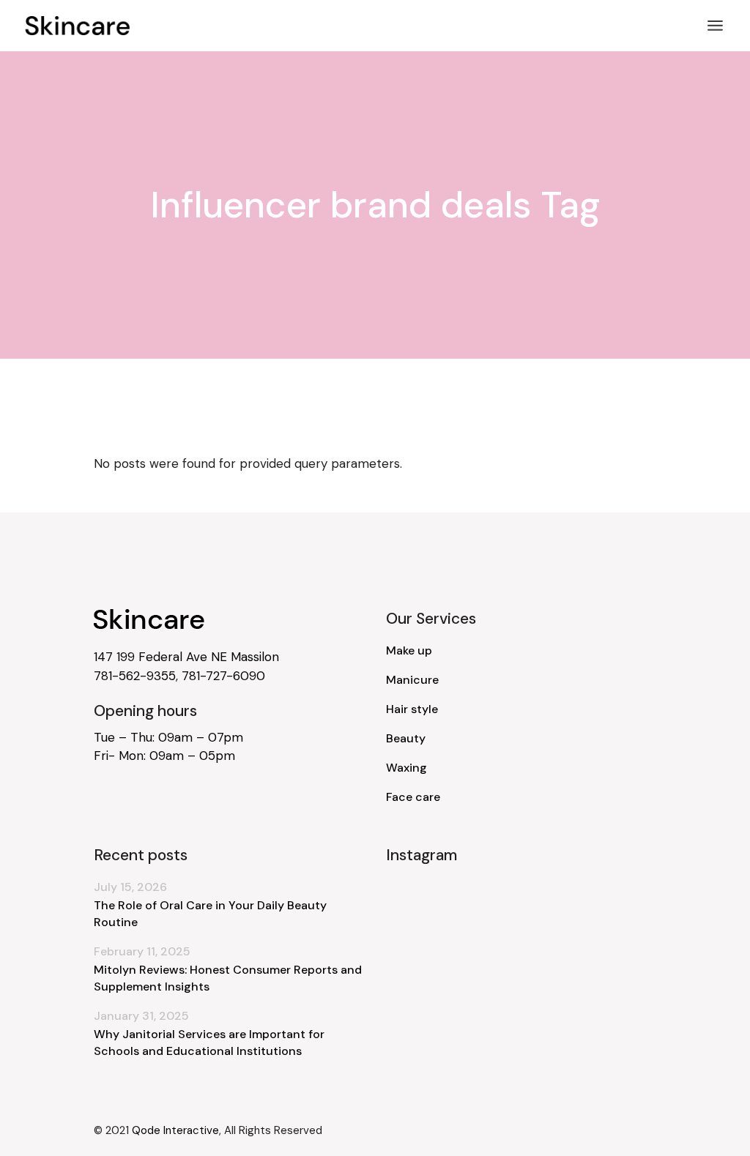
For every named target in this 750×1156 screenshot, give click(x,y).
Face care (413, 797)
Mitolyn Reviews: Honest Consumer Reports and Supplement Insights (228, 978)
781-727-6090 (223, 676)
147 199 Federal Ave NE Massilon (186, 657)
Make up (409, 650)
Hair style (412, 709)
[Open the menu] (715, 25)
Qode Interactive (175, 1130)
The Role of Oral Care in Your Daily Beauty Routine (210, 914)
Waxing (406, 767)
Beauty (406, 738)
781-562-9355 (135, 676)
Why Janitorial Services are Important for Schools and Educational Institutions (209, 1042)
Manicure (412, 679)
